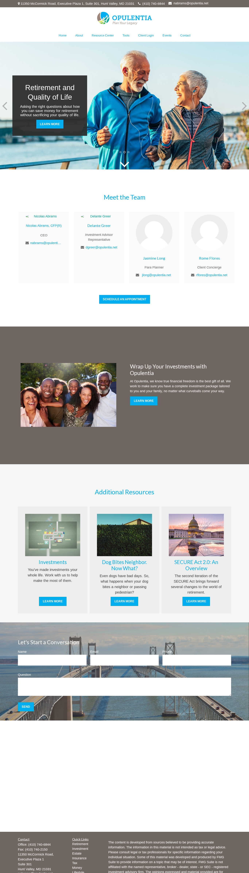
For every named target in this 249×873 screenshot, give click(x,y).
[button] (62, 35)
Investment (80, 849)
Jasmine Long (154, 258)
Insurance (79, 858)
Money (77, 868)
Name (22, 652)
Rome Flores (209, 258)
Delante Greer (99, 225)
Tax (74, 863)
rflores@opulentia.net (211, 275)
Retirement (80, 844)
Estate (76, 853)
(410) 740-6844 (153, 3)
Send (26, 706)
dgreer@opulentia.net (101, 247)
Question (24, 675)
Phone (167, 652)
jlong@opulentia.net (156, 275)
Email (94, 652)
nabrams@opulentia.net (191, 3)
